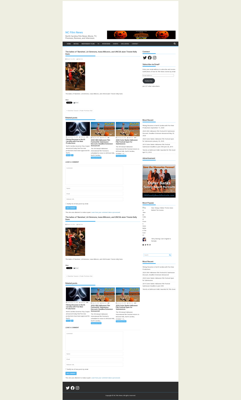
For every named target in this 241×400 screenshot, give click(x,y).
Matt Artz (80, 59)
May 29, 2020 (95, 137)
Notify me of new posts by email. (77, 204)
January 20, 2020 (121, 137)
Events (115, 44)
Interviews (106, 44)
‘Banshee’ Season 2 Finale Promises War (80, 110)
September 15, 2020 (72, 137)
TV (98, 44)
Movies (76, 44)
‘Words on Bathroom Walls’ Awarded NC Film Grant (159, 150)
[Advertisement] (120, 14)
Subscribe (148, 81)
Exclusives (125, 44)
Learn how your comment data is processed (105, 212)
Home (69, 44)
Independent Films (88, 44)
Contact (135, 44)
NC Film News (74, 32)
